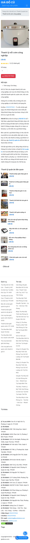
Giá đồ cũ (12, 11)
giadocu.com (13, 521)
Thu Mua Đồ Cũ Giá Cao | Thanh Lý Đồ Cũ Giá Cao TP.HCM (7, 298)
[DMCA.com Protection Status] (7, 523)
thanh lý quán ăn (14, 140)
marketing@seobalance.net (16, 518)
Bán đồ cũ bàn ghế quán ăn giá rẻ (6, 305)
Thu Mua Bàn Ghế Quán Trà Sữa (6, 331)
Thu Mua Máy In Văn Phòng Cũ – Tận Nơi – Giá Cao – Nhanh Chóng (22, 401)
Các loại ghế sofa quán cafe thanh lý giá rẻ (6, 349)
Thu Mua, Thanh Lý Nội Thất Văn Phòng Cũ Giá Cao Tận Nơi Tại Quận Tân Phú (22, 390)
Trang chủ (5, 11)
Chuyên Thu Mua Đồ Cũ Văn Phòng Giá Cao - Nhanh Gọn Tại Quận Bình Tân (22, 379)
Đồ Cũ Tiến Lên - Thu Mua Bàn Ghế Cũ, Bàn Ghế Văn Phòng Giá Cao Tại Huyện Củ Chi (22, 341)
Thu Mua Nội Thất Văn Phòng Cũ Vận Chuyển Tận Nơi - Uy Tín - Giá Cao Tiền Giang (22, 303)
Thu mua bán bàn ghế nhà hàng (6, 342)
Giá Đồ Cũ (8, 2)
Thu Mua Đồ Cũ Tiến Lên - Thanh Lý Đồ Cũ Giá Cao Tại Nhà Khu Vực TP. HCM (7, 288)
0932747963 (9, 76)
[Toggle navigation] (27, 5)
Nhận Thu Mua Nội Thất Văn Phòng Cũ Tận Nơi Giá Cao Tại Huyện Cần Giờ (22, 315)
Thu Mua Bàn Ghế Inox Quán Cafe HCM (7, 336)
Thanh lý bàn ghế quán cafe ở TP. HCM (7, 325)
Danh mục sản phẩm (10, 6)
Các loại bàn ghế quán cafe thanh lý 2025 (6, 318)
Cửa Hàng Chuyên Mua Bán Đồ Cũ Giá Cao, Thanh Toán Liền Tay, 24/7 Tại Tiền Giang (22, 290)
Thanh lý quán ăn (22, 11)
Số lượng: (4, 67)
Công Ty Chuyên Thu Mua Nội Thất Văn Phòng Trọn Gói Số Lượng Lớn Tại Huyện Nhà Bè (22, 354)
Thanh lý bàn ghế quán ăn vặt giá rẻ (6, 311)
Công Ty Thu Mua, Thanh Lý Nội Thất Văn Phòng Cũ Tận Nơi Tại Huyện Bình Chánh (21, 327)
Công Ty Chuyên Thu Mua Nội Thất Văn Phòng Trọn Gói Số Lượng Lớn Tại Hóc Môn (22, 367)
